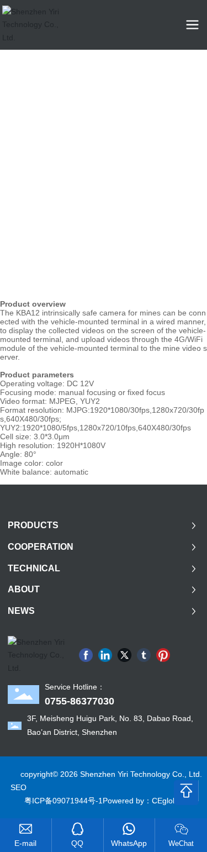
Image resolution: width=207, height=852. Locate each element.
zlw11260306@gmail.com (26, 843)
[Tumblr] (144, 655)
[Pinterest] (163, 655)
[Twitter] (124, 655)
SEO (18, 787)
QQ (77, 843)
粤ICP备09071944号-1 (63, 800)
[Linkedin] (105, 655)
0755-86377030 (79, 701)
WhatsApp (129, 843)
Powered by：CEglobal (143, 800)
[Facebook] (86, 655)
